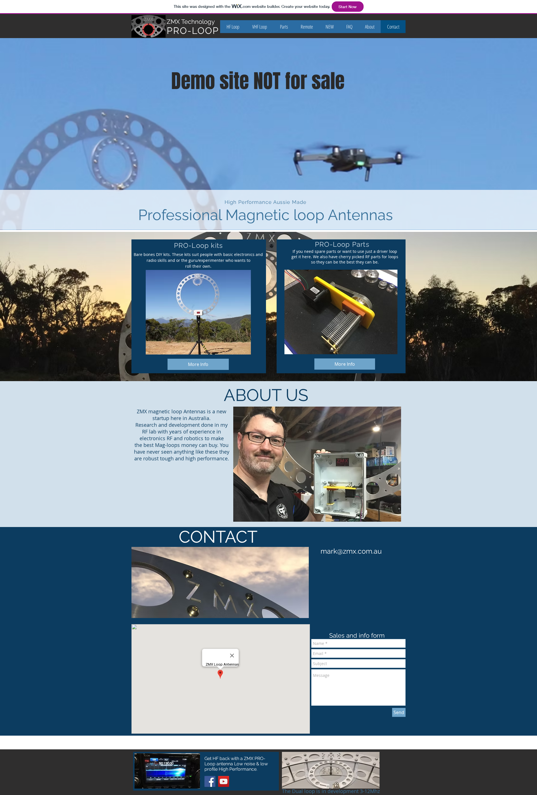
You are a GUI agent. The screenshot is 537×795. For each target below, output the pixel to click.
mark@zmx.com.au (351, 551)
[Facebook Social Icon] (209, 781)
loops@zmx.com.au (347, 745)
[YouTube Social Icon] (223, 781)
